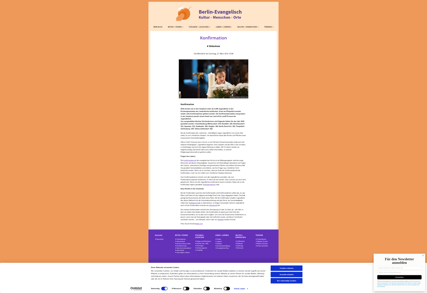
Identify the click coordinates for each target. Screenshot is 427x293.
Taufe (223, 195)
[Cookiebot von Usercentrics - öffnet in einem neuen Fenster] (136, 288)
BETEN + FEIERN (175, 27)
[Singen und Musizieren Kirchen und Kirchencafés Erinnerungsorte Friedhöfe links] (209, 27)
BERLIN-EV (157, 27)
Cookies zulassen (286, 268)
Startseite (158, 235)
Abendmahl (213, 205)
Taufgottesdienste (209, 185)
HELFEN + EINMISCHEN (247, 27)
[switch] (186, 288)
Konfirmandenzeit (189, 160)
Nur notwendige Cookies (286, 281)
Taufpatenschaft (194, 203)
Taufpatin (220, 219)
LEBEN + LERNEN (223, 27)
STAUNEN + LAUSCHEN (199, 27)
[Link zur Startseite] (213, 13)
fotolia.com (199, 224)
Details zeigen (239, 289)
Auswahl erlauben (287, 274)
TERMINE (268, 27)
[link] (175, 27)
